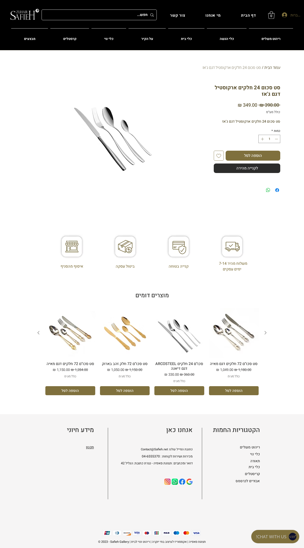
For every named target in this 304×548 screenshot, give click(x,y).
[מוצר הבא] (38, 333)
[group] (152, 351)
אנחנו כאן (179, 430)
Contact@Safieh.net (154, 449)
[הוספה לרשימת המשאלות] (219, 156)
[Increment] (262, 139)
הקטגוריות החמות (236, 430)
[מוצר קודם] (265, 333)
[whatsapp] (175, 482)
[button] (271, 15)
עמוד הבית (272, 67)
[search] (189, 482)
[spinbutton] (269, 139)
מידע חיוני (80, 430)
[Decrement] (277, 139)
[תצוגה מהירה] (234, 333)
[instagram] (167, 482)
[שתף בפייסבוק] (277, 190)
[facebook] (182, 482)
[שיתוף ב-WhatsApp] (268, 190)
